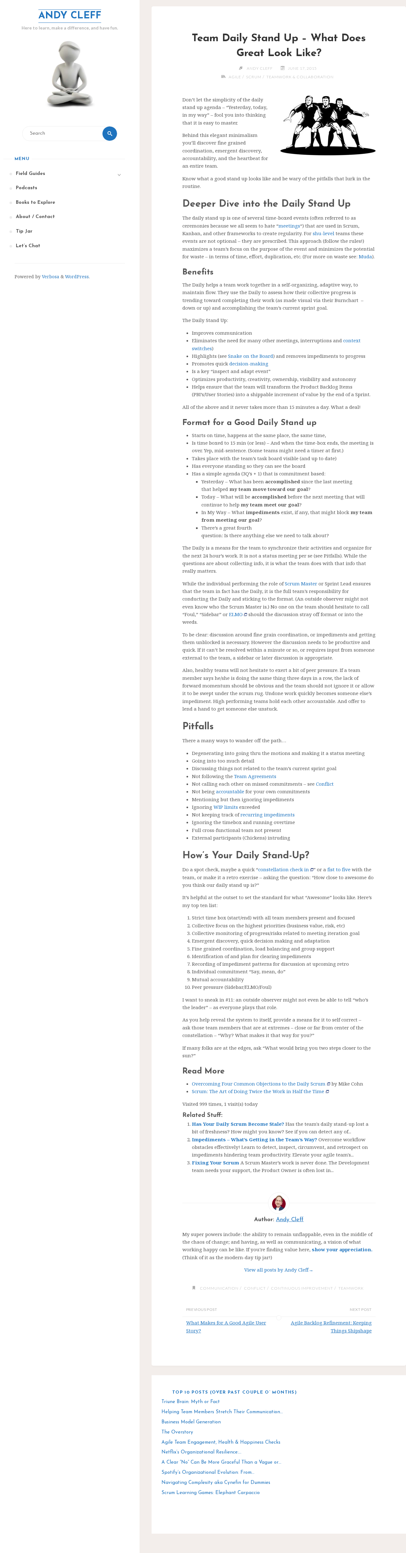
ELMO (236, 614)
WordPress (77, 277)
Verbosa (50, 277)
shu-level (323, 233)
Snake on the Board (250, 356)
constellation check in (283, 869)
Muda (365, 256)
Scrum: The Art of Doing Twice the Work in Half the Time (258, 1091)
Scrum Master (301, 583)
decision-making (248, 363)
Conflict (325, 784)
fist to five (338, 869)
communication (219, 1288)
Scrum (253, 76)
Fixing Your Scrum (215, 1162)
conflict (254, 1288)
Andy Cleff (69, 16)
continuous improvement (302, 1288)
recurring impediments (267, 814)
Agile (235, 76)
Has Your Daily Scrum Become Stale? (238, 1124)
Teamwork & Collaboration (300, 76)
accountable (230, 791)
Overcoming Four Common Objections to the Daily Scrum (258, 1083)
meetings (289, 225)
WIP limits (225, 807)
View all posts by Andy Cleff (278, 1269)
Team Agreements (255, 776)
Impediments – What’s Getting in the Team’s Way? (254, 1139)
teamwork (350, 1288)
